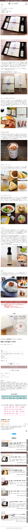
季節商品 (3, 12)
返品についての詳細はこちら (5, 373)
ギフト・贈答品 (4, 8)
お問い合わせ (3, 375)
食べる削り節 (4, 9)
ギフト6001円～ (11, 8)
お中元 (7, 12)
